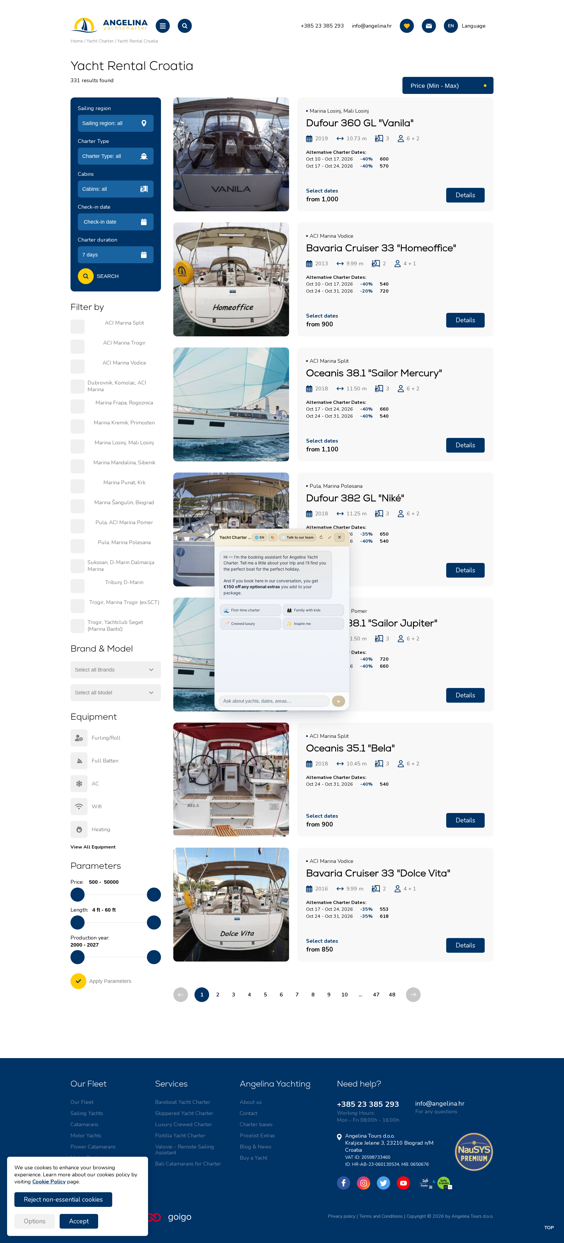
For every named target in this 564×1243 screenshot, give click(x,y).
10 (344, 994)
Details (465, 195)
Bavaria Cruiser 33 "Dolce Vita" (378, 873)
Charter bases (256, 1124)
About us (251, 1102)
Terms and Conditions (381, 1216)
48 (392, 994)
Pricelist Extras (257, 1136)
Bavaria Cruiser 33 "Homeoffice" (381, 248)
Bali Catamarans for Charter (188, 1164)
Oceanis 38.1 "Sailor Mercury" (374, 373)
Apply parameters (110, 981)
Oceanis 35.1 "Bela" (350, 748)
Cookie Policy (49, 1181)
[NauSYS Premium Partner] (474, 1170)
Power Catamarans (93, 1147)
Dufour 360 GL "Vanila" (360, 123)
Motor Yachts (85, 1136)
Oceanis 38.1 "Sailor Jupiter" (371, 623)
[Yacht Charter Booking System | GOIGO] (168, 1220)
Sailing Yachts (86, 1113)
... (360, 994)
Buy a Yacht (253, 1158)
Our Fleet (81, 1102)
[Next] (413, 994)
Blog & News (255, 1147)
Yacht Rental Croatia (137, 41)
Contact (248, 1113)
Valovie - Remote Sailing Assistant (184, 1150)
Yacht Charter (100, 41)
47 (376, 994)
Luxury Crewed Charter (183, 1124)
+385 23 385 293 (368, 1104)
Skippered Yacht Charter (184, 1113)
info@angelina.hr (372, 25)
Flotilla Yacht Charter (180, 1136)
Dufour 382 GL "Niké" (355, 498)
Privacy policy (341, 1216)
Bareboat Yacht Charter (182, 1102)
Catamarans (84, 1124)
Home (76, 41)
